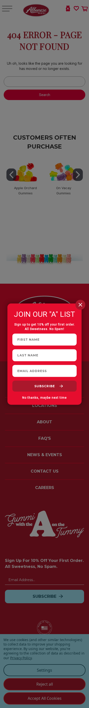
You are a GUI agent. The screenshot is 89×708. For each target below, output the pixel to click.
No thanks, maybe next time (44, 397)
